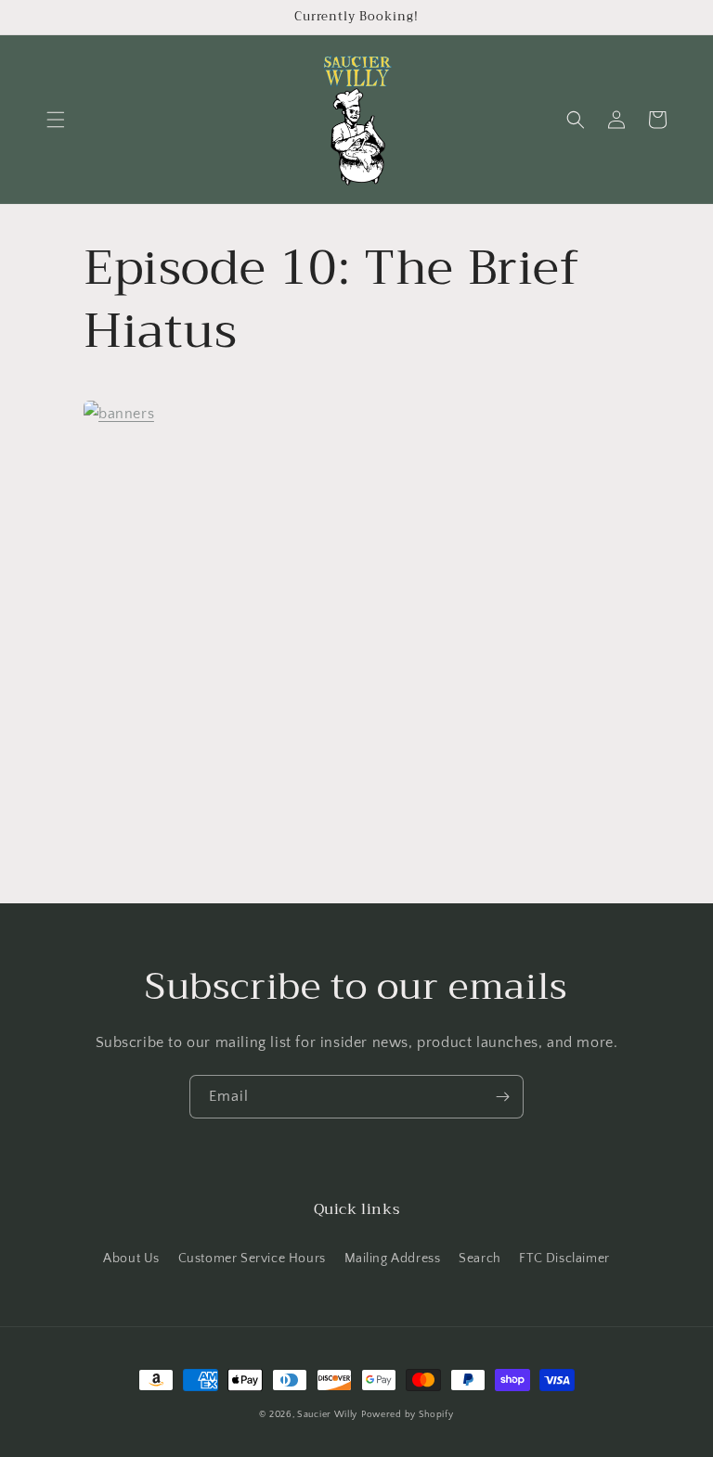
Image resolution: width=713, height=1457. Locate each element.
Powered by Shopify (407, 1415)
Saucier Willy (327, 1415)
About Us (131, 1258)
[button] (55, 119)
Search (480, 1258)
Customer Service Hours (252, 1258)
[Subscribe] (502, 1096)
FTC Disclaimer (564, 1258)
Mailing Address (392, 1258)
